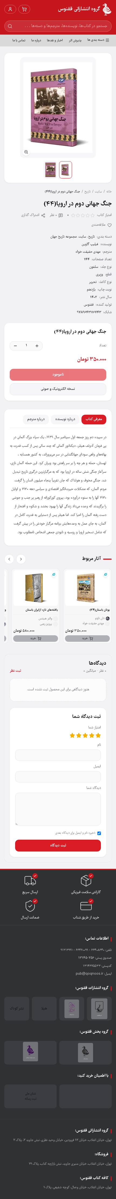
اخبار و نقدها (55, 40)
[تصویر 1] (65, 169)
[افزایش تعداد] (37, 346)
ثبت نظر (15, 671)
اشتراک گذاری (30, 215)
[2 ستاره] (91, 735)
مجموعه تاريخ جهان (63, 236)
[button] (58, 107)
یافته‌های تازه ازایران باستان (42, 610)
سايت (98, 192)
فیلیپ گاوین (90, 244)
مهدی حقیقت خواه (88, 252)
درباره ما (36, 40)
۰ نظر (53, 215)
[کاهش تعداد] (15, 346)
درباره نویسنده (65, 419)
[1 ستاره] (98, 735)
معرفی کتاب (94, 419)
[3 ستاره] (85, 735)
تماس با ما (18, 40)
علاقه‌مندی (98, 225)
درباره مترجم (36, 419)
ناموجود (58, 374)
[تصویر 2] (50, 169)
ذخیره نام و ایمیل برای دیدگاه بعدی (75, 833)
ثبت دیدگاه (58, 845)
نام (99, 745)
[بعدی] (9, 559)
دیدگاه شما (93, 788)
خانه (109, 192)
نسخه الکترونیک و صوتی (58, 389)
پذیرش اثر (75, 40)
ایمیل (97, 766)
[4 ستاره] (78, 735)
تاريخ (87, 192)
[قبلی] (21, 559)
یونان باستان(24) (100, 610)
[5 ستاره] (72, 735)
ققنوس (89, 305)
